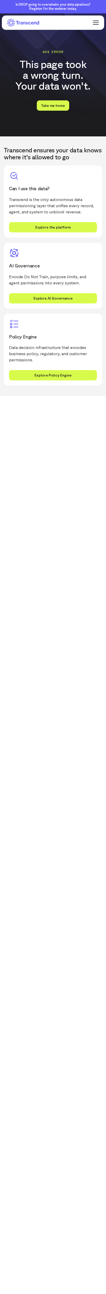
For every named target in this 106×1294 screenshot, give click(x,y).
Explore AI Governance (53, 298)
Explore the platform (53, 227)
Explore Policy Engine (52, 375)
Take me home (53, 105)
